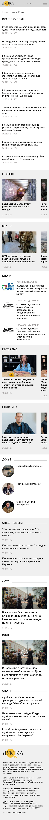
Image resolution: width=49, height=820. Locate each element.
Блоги (6, 275)
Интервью (9, 349)
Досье (6, 459)
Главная (6, 12)
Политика (9, 407)
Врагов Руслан (18, 12)
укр (26, 3)
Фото (6, 581)
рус (30, 3)
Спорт (6, 690)
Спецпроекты (12, 522)
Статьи (7, 226)
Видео (7, 634)
